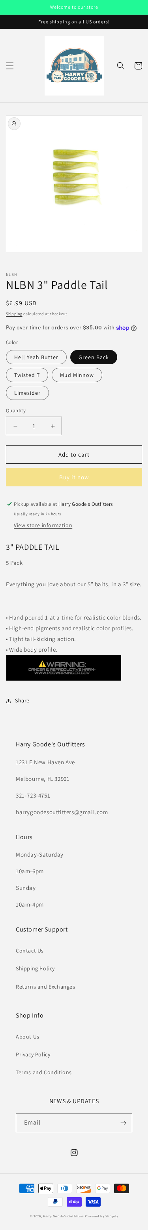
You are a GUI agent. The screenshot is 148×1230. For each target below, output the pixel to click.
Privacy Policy (33, 1054)
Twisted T (27, 375)
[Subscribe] (123, 1122)
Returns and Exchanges (45, 986)
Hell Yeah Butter (36, 357)
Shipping (14, 313)
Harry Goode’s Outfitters (63, 1216)
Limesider (27, 392)
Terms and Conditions (44, 1072)
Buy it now (74, 477)
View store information (43, 525)
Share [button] (22, 700)
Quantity (16, 410)
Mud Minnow (77, 375)
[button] (10, 66)
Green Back (94, 357)
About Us (27, 1036)
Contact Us (30, 950)
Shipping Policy (35, 968)
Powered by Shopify (101, 1216)
